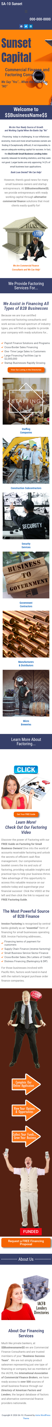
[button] (26, 11)
